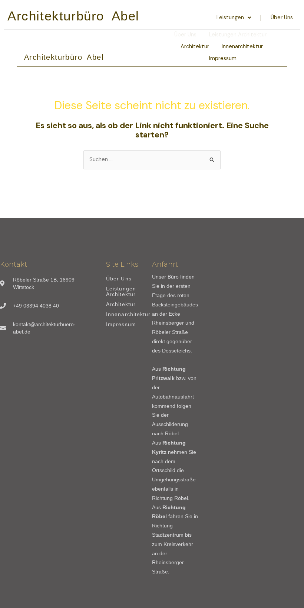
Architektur (195, 46)
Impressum (223, 58)
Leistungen (230, 17)
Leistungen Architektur (121, 291)
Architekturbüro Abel (73, 16)
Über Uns (282, 17)
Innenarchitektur (242, 46)
